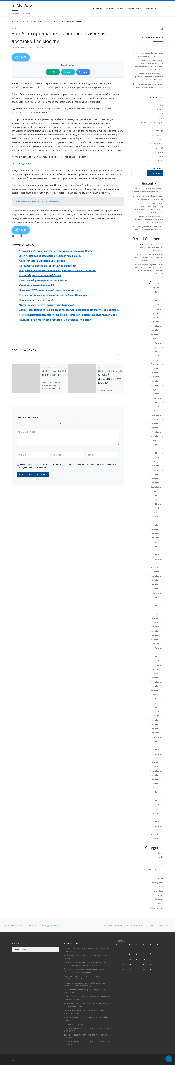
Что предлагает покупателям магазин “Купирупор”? (47, 304)
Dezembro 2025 (156, 321)
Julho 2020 (159, 597)
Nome (22, 455)
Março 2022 (158, 512)
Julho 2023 (159, 444)
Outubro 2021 (157, 533)
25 (123, 970)
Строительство (155, 160)
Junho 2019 (158, 652)
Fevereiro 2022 (157, 516)
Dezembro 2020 (156, 576)
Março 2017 (158, 758)
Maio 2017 (159, 749)
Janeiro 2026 (158, 317)
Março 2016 (158, 809)
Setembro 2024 (157, 385)
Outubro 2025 (157, 330)
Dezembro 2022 (156, 474)
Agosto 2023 (158, 440)
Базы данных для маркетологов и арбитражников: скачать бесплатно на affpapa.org (84, 984)
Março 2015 (158, 830)
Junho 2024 (158, 398)
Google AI (83, 72)
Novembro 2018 (156, 682)
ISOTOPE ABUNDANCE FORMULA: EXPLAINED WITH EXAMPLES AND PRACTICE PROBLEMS (148, 257)
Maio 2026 (159, 300)
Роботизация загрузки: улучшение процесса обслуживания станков (148, 85)
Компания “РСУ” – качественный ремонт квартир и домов (50, 290)
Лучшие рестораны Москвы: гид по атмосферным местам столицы (148, 54)
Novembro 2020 (156, 580)
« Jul (117, 979)
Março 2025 (158, 360)
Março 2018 (158, 716)
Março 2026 (158, 309)
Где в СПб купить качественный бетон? (40, 275)
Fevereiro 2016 (157, 813)
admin (139, 254)
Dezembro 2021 (156, 525)
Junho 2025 (158, 347)
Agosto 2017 (158, 737)
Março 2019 (158, 665)
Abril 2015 (159, 826)
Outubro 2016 (157, 779)
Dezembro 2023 (156, 423)
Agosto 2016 (158, 788)
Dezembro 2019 (156, 627)
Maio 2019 (159, 656)
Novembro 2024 (156, 377)
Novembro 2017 (156, 724)
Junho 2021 (158, 550)
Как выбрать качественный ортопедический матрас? (47, 265)
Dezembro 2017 (156, 720)
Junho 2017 (158, 745)
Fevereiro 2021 (157, 567)
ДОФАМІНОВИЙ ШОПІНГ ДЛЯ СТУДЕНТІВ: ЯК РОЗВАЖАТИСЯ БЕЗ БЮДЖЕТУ (87, 1029)
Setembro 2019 (157, 639)
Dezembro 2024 (156, 372)
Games (160, 105)
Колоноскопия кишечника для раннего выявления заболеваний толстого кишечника (149, 76)
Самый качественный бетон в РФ (36, 285)
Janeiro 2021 (158, 571)
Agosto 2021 (158, 542)
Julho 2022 (159, 495)
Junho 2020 (158, 601)
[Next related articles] (121, 357)
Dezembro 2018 (156, 677)
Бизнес (159, 148)
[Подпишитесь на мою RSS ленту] (162, 29)
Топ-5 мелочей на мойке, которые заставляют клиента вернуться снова (147, 47)
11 (123, 959)
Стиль (160, 156)
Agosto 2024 (158, 389)
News (20, 21)
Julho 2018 (159, 699)
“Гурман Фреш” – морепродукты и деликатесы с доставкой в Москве (56, 250)
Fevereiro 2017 (157, 762)
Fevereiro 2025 (157, 364)
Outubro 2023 (157, 432)
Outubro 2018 (157, 686)
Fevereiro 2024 (157, 415)
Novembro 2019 (156, 631)
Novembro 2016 (156, 775)
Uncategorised (155, 135)
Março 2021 (158, 563)
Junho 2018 (158, 703)
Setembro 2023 (157, 436)
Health (160, 110)
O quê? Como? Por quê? (151, 122)
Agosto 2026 (158, 288)
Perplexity (68, 72)
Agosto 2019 (158, 643)
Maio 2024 (159, 402)
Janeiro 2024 (158, 419)
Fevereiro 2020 (157, 618)
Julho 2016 (159, 792)
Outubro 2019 (157, 635)
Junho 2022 (158, 499)
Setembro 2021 (157, 538)
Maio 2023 (159, 453)
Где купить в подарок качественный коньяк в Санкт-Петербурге (53, 295)
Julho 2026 (159, 292)
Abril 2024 (159, 406)
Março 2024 (158, 410)
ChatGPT (52, 72)
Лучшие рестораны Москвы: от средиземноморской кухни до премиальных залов (87, 1005)
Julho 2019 (159, 648)
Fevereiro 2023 (157, 465)
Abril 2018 (159, 711)
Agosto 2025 (158, 338)
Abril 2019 (159, 660)
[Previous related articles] (115, 357)
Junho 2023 (158, 449)
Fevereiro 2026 (157, 313)
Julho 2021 (159, 546)
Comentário (27, 432)
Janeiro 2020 (158, 622)
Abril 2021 (159, 559)
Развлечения (156, 152)
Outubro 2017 (157, 728)
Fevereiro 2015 (157, 834)
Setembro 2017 (157, 732)
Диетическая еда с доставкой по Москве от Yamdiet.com (50, 255)
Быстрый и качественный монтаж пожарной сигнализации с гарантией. (57, 270)
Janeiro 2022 (158, 521)
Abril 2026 (159, 304)
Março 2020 (158, 614)
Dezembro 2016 (156, 771)
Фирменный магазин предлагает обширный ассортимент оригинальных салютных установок (68, 314)
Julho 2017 (159, 741)
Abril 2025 (159, 355)
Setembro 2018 (157, 690)
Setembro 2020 (157, 588)
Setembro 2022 (157, 487)
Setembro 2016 (157, 783)
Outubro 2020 (157, 584)
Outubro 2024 (157, 381)
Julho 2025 (159, 343)
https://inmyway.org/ (144, 264)
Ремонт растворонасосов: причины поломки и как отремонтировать (84, 1011)
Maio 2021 (159, 554)
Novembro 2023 (156, 427)
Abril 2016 (159, 805)
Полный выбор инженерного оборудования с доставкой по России (55, 319)
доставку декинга (21, 163)
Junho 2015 (158, 817)
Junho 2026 (158, 296)
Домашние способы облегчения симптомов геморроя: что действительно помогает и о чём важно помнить (149, 65)
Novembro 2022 (156, 478)
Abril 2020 (159, 610)
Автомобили (156, 143)
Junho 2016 (158, 796)
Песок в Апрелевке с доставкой (36, 300)
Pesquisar (158, 169)
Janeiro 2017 (158, 766)
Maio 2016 (159, 800)
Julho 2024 (159, 393)
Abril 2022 (159, 508)
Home (14, 21)
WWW (160, 139)
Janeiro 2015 (158, 838)
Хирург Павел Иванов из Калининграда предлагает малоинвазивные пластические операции (69, 309)
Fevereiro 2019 (157, 669)
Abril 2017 (159, 754)
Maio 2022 (159, 504)
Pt (162, 126)
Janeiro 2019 (158, 673)
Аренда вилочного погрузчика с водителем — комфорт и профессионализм (87, 998)
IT (162, 114)
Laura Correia (20, 48)
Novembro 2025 (156, 326)
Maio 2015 (159, 821)
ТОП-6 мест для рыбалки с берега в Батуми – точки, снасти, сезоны (85, 991)
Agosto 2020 (158, 593)
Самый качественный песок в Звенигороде (42, 260)
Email (57, 455)
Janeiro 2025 (158, 368)
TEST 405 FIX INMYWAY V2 (73, 1024)
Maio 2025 (159, 351)
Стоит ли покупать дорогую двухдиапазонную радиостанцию (151, 247)
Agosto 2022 (158, 491)
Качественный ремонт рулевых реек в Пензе (43, 280)
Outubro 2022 (157, 482)
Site (90, 455)
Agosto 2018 (158, 694)
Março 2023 (158, 461)
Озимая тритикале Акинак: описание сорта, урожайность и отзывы (87, 1018)
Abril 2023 (159, 457)
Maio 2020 (159, 605)
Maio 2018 (159, 707)
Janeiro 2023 (158, 470)
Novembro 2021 (156, 529)
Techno (159, 131)
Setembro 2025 (157, 334)
